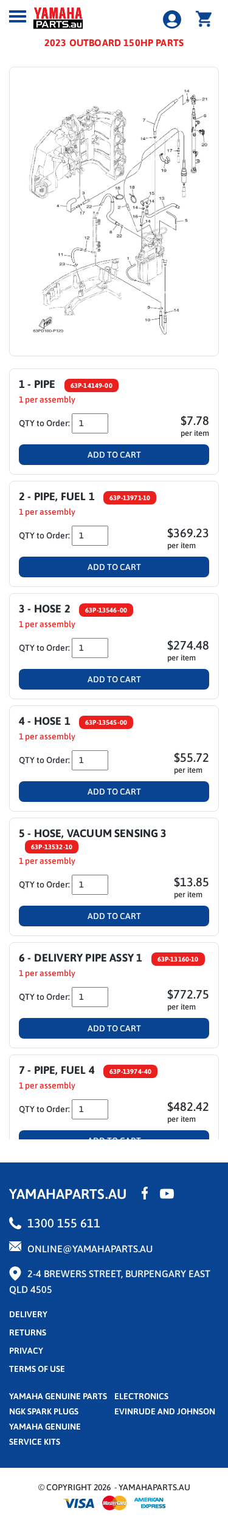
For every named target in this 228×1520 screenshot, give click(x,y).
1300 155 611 (63, 1223)
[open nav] (17, 16)
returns (27, 1332)
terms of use (37, 1369)
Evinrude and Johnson (164, 1411)
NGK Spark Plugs (43, 1411)
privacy (26, 1350)
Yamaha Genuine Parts (58, 1396)
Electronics (141, 1396)
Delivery (28, 1314)
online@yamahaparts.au (90, 1248)
